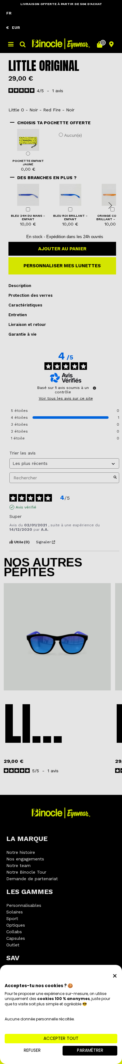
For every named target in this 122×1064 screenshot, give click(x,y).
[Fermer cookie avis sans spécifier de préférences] (114, 976)
